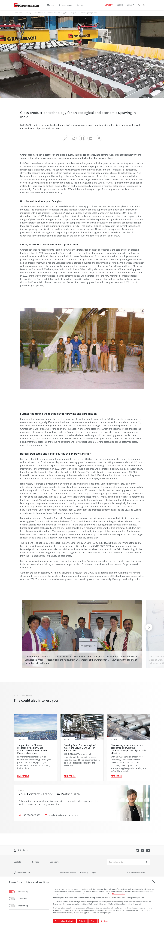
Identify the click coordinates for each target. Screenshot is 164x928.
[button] (144, 5)
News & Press (38, 13)
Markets (50, 5)
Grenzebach (18, 13)
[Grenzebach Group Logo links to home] (26, 5)
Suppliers (54, 862)
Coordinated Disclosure (68, 873)
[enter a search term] (147, 862)
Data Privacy (84, 873)
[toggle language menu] (139, 5)
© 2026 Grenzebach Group (136, 873)
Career (120, 4)
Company (109, 4)
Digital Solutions (65, 5)
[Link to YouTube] (148, 850)
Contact (130, 4)
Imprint (94, 873)
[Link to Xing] (142, 850)
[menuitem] (50, 5)
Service (80, 5)
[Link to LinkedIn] (137, 850)
